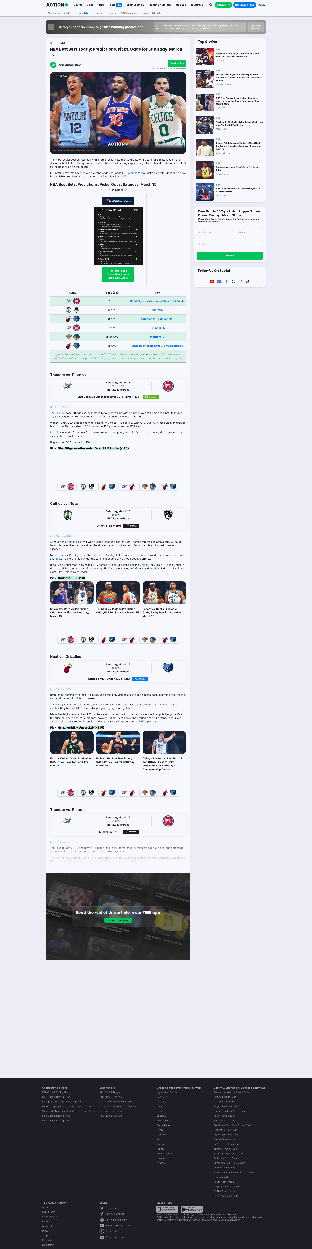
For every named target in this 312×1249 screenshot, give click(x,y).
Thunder (60, 413)
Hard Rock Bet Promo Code (228, 1153)
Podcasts (47, 1240)
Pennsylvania (163, 1125)
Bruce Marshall (62, 535)
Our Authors (48, 1211)
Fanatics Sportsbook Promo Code (231, 1092)
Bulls (58, 558)
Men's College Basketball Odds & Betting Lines (66, 1106)
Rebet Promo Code (224, 1181)
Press (45, 1230)
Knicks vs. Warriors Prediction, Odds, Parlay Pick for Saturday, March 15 (69, 612)
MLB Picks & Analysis (110, 1111)
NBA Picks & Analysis (110, 1096)
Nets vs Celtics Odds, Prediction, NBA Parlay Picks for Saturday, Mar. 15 (70, 762)
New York (161, 1096)
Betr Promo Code (223, 1177)
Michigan (161, 1134)
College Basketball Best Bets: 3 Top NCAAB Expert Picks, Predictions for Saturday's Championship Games (162, 764)
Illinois (159, 1129)
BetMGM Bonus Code (225, 1096)
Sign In (261, 5)
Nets (69, 541)
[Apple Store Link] (167, 1209)
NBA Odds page (101, 358)
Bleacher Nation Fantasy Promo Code (234, 1172)
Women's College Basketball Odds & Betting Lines (68, 1111)
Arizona (160, 1111)
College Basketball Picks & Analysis (117, 1106)
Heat (58, 704)
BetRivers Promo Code (226, 1158)
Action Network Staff (69, 64)
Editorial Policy (50, 1216)
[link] (118, 362)
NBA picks (130, 173)
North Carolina (164, 1153)
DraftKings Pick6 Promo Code (229, 1163)
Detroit (54, 432)
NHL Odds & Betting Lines (56, 1120)
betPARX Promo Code (225, 1148)
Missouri (160, 1158)
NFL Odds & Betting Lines (56, 1092)
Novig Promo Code (224, 1120)
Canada (160, 1163)
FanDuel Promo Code (225, 1139)
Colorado (161, 1115)
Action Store (48, 1226)
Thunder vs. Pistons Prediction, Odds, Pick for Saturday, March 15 (117, 610)
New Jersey (162, 1120)
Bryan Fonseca (62, 688)
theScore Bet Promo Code (227, 1144)
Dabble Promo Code (224, 1167)
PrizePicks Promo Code (226, 1196)
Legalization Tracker (167, 1092)
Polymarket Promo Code (226, 1106)
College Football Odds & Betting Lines (62, 1101)
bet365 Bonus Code (224, 1101)
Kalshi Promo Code (224, 1115)
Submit (230, 255)
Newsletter (48, 1244)
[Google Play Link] (192, 1209)
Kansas (160, 1148)
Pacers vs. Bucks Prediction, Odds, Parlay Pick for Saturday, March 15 (162, 612)
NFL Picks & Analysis (110, 1092)
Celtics (144, 564)
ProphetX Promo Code (225, 1129)
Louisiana (161, 1101)
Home (53, 43)
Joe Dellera (60, 406)
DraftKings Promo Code (226, 1134)
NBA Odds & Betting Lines (56, 1096)
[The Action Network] (57, 4)
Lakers (96, 555)
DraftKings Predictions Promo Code (232, 1125)
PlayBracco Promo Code (227, 1186)
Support (46, 1235)
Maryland (161, 1106)
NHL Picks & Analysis (110, 1115)
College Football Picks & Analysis (116, 1101)
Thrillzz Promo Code (224, 1191)
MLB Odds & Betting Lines (56, 1115)
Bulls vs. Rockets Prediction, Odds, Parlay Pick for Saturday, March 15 (115, 762)
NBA (62, 43)
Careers (46, 1221)
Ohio (158, 1139)
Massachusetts (164, 1144)
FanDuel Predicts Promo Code (230, 1111)
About (45, 1207)
